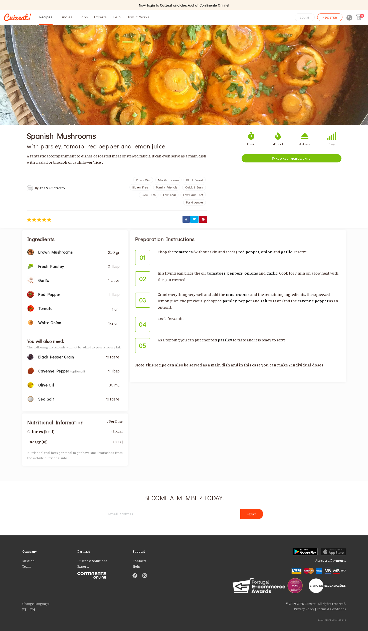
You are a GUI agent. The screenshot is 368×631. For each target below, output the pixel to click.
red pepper (248, 251)
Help (117, 17)
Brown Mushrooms (55, 252)
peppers (235, 273)
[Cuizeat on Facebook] (135, 576)
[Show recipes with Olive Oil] (31, 384)
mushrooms (238, 294)
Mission (28, 561)
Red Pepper (49, 294)
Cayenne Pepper (54, 370)
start (251, 514)
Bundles (66, 17)
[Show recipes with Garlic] (31, 279)
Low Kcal (169, 195)
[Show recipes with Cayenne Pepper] (31, 370)
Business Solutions (92, 561)
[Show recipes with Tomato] (31, 307)
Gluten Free (140, 187)
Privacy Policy (304, 609)
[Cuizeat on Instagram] (145, 576)
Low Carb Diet (193, 195)
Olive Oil (46, 384)
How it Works (138, 17)
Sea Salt (46, 398)
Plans (83, 17)
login (304, 17)
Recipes (46, 17)
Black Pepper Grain (56, 356)
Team (26, 566)
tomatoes (183, 251)
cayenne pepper (313, 300)
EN (32, 609)
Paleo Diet (143, 180)
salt (264, 300)
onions (251, 273)
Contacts (139, 561)
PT (24, 609)
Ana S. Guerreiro (52, 188)
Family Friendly (166, 187)
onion (267, 251)
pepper (245, 300)
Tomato (45, 308)
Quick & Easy (194, 187)
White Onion (49, 322)
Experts (100, 17)
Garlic (43, 280)
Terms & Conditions (331, 609)
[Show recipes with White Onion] (31, 321)
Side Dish (149, 195)
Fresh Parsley (51, 266)
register (329, 17)
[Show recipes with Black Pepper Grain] (31, 356)
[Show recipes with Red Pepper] (31, 293)
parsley (230, 300)
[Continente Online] (101, 574)
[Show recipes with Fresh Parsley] (31, 265)
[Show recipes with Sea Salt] (31, 398)
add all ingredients (291, 158)
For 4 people (194, 202)
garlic (286, 251)
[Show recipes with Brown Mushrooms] (31, 251)
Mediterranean (168, 180)
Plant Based (194, 180)
